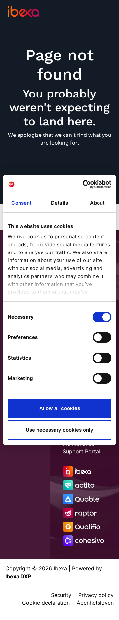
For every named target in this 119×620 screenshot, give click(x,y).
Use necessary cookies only (59, 430)
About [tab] (97, 203)
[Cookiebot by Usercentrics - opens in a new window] (84, 184)
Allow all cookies (59, 408)
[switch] (102, 337)
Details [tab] (59, 203)
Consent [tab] (21, 203)
